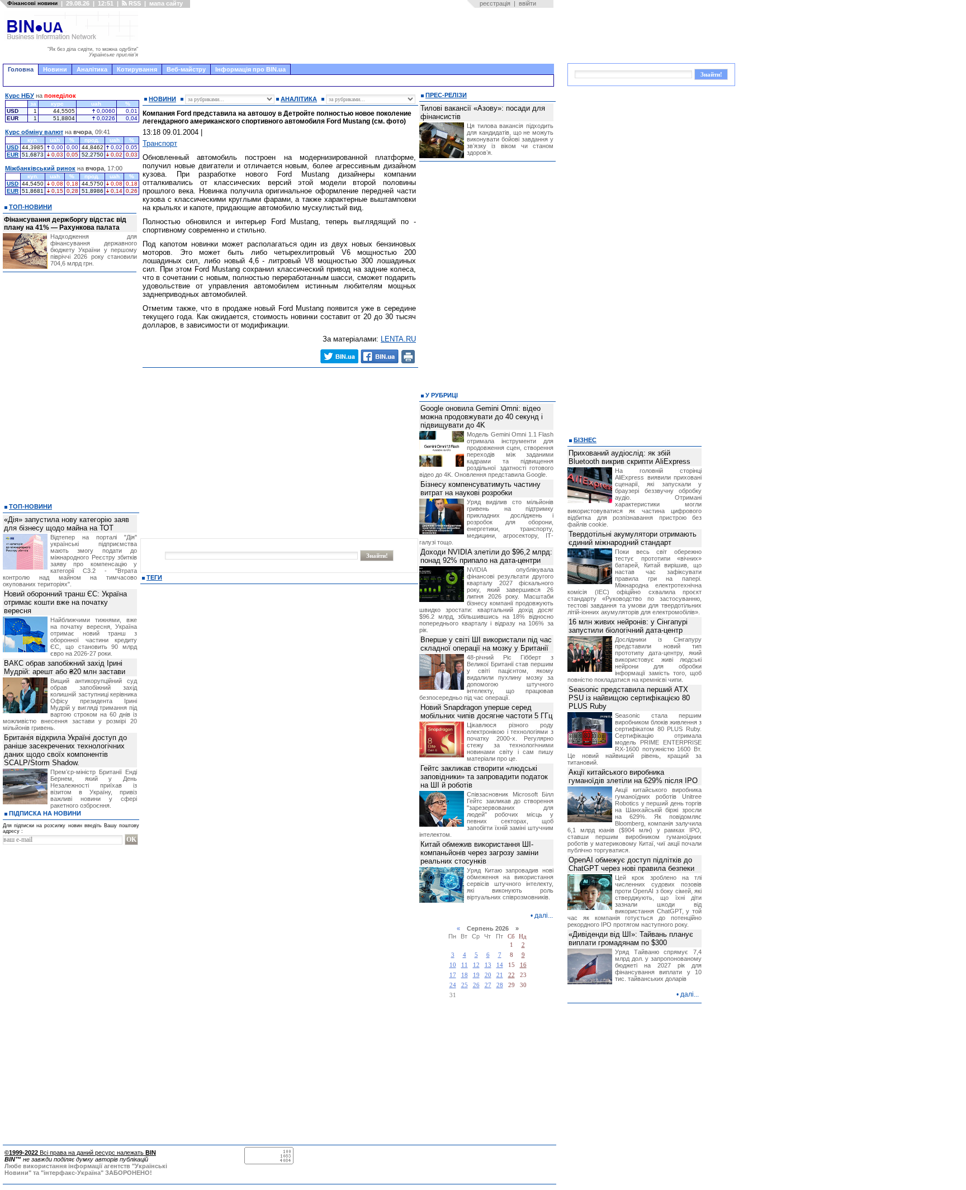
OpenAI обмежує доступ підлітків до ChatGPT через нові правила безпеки (631, 864)
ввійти (527, 3)
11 (464, 965)
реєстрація (495, 3)
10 (452, 965)
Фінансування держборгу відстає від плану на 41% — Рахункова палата (65, 223)
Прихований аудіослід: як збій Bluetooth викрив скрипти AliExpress (629, 457)
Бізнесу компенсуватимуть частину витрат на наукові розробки (480, 488)
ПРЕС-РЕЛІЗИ (446, 95)
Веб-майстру (186, 69)
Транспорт (160, 143)
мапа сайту (166, 3)
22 (511, 975)
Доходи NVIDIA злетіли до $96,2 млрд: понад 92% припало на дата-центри (486, 556)
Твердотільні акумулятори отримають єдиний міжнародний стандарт (633, 538)
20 (488, 975)
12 (476, 965)
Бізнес (585, 440)
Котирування (137, 69)
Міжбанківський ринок (40, 168)
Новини (55, 69)
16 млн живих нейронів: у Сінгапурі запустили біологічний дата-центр (628, 626)
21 (499, 975)
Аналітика (92, 69)
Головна (21, 69)
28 (499, 985)
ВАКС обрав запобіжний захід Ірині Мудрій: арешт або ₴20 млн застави (64, 667)
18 (464, 975)
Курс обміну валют (34, 132)
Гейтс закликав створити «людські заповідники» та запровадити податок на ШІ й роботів (484, 776)
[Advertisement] (349, 36)
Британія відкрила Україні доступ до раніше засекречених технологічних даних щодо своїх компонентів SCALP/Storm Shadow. (65, 750)
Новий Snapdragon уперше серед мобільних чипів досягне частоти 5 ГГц (486, 711)
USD (12, 147)
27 (488, 985)
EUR (12, 154)
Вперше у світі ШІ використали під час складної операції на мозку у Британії (486, 644)
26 (476, 985)
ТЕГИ (154, 577)
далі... (543, 915)
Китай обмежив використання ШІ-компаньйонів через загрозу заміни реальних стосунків (479, 852)
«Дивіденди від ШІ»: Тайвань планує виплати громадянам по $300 (631, 938)
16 (523, 965)
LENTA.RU (398, 339)
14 (499, 965)
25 (464, 985)
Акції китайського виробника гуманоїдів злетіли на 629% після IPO (633, 776)
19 (476, 975)
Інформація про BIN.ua (250, 69)
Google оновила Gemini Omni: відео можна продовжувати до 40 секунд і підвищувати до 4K (481, 416)
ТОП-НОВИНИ (30, 206)
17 (452, 975)
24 (452, 985)
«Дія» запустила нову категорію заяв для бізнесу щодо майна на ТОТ (66, 523)
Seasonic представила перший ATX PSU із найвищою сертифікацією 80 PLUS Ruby (629, 697)
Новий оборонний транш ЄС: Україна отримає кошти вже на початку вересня (65, 602)
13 (488, 965)
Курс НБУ (19, 95)
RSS (134, 3)
